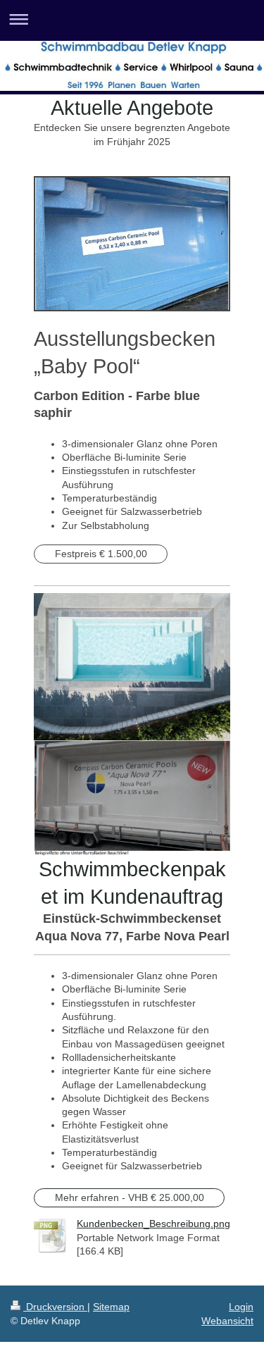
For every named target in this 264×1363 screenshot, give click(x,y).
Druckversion (55, 1306)
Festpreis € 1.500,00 (101, 553)
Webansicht (227, 1320)
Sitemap (111, 1306)
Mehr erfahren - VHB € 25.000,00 (129, 1197)
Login (241, 1306)
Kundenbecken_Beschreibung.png (153, 1223)
